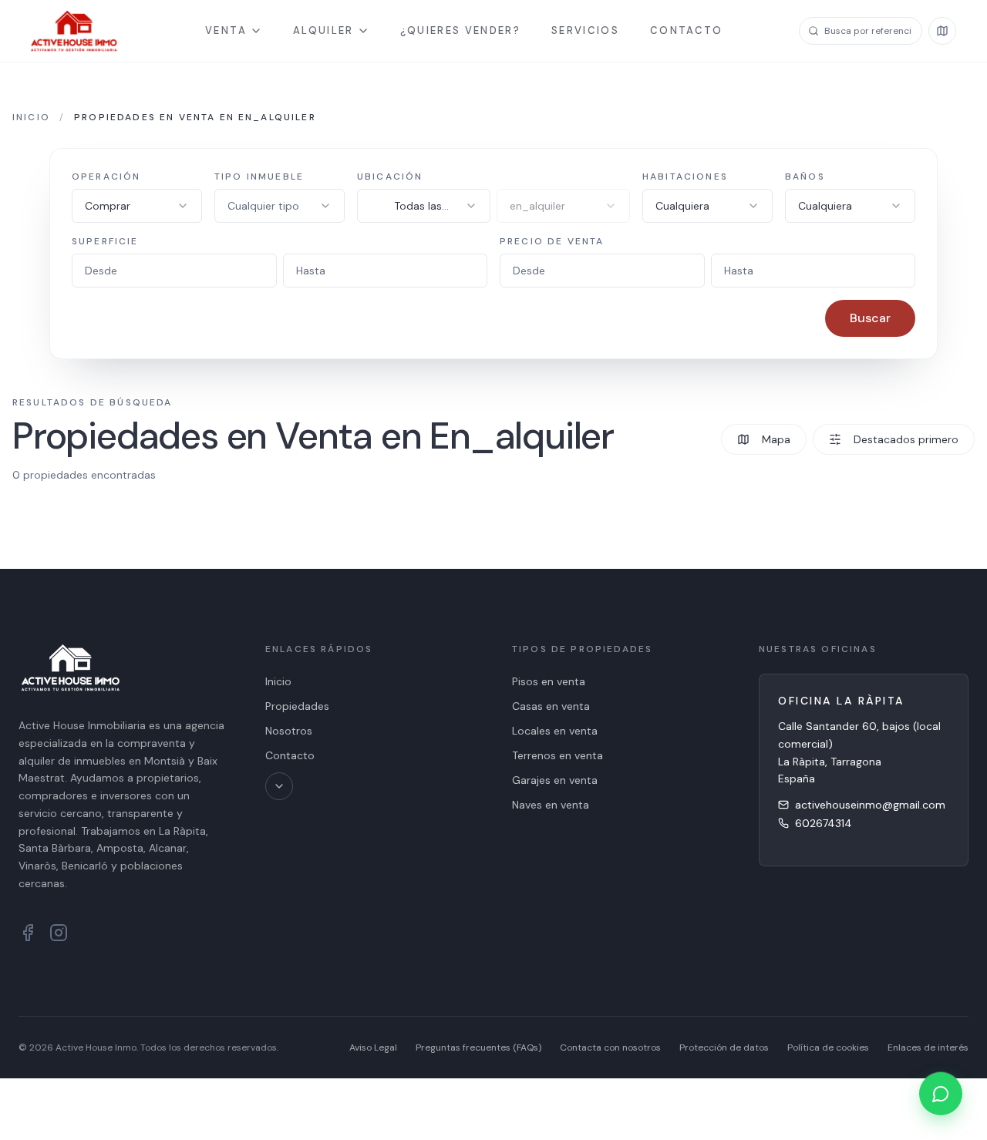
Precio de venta (552, 241)
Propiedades (297, 706)
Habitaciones (685, 176)
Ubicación (390, 176)
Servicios (585, 30)
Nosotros (288, 731)
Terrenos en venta (557, 755)
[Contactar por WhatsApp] (940, 1093)
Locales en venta (555, 731)
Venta (226, 30)
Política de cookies (828, 1047)
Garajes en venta (555, 780)
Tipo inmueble (259, 176)
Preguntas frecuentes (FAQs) (478, 1047)
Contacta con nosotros (610, 1047)
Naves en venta (550, 805)
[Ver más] (279, 786)
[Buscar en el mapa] (942, 31)
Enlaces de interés (928, 1047)
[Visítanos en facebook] (28, 932)
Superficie (105, 241)
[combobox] (137, 206)
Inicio (31, 117)
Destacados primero (906, 439)
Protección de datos (724, 1047)
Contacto (686, 30)
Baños (805, 176)
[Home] (74, 30)
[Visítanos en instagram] (58, 932)
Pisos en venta (548, 681)
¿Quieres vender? (460, 30)
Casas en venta (551, 706)
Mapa (776, 439)
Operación (106, 176)
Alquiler (323, 30)
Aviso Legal (373, 1047)
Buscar (870, 318)
